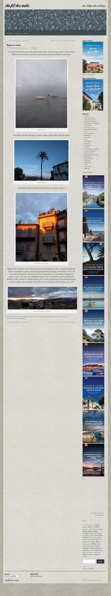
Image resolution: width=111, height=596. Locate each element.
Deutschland (98, 533)
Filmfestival (87, 537)
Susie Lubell (87, 166)
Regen (99, 544)
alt (93, 525)
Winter (51, 316)
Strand (92, 548)
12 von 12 (85, 525)
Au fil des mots (17, 5)
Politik (93, 544)
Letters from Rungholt (90, 151)
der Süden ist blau (88, 533)
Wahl (84, 552)
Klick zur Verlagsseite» (89, 74)
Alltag (90, 525)
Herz (101, 539)
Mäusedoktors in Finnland (91, 155)
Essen (96, 535)
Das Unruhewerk (88, 133)
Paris (89, 544)
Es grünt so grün (88, 535)
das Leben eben (90, 531)
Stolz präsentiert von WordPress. (93, 580)
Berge (90, 527)
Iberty (85, 139)
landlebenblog (87, 145)
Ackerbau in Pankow (89, 118)
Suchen (100, 561)
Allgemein (26, 316)
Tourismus (86, 550)
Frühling (85, 539)
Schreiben (97, 546)
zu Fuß (85, 556)
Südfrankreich (98, 548)
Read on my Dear (88, 159)
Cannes (41, 316)
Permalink (22, 318)
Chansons (85, 529)
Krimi (84, 542)
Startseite (10, 33)
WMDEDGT (97, 554)
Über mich (18, 33)
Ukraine (92, 550)
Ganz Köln (87, 137)
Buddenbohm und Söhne (90, 129)
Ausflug (97, 525)
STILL (86, 164)
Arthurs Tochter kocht (90, 120)
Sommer (86, 548)
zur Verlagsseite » (99, 515)
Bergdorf (85, 527)
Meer (98, 542)
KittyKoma (87, 143)
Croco (85, 131)
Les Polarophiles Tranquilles (91, 149)
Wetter (46, 316)
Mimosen (85, 544)
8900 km (86, 116)
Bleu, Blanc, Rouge (89, 127)
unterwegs (98, 550)
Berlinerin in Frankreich (90, 122)
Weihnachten (97, 552)
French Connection (96, 537)
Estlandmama (87, 135)
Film (101, 535)
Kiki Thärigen (87, 141)
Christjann (34, 48)
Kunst (88, 542)
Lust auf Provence (89, 153)
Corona (99, 529)
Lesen (93, 542)
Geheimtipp (91, 539)
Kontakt (26, 33)
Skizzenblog (87, 161)
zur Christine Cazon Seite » (97, 513)
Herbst (97, 539)
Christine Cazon (92, 529)
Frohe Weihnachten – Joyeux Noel (18, 41)
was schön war (89, 552)
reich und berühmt (88, 546)
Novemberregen (88, 157)
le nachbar (87, 147)
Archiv (84, 566)
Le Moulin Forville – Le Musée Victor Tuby (63, 41)
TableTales (87, 168)
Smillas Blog (87, 162)
